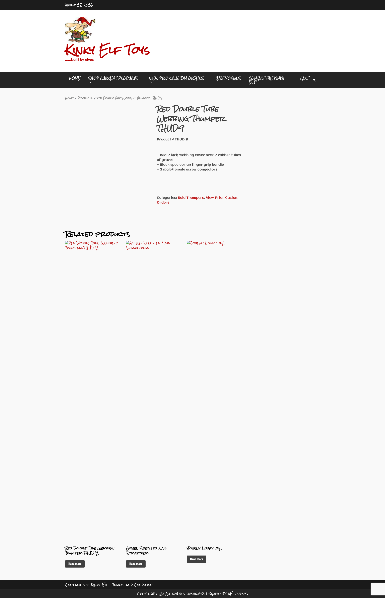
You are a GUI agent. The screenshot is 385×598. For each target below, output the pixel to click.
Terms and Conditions (133, 584)
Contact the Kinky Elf (266, 80)
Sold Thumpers (191, 198)
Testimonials (228, 78)
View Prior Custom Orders (176, 79)
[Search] (314, 80)
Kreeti (215, 593)
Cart (304, 78)
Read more (74, 564)
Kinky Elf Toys (107, 50)
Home (74, 78)
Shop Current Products (113, 79)
